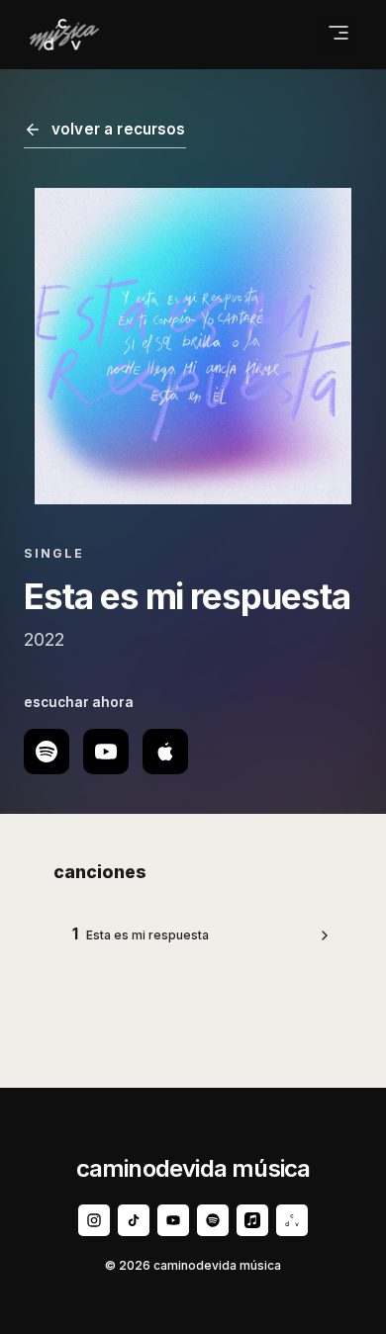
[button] (338, 34)
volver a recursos (118, 129)
